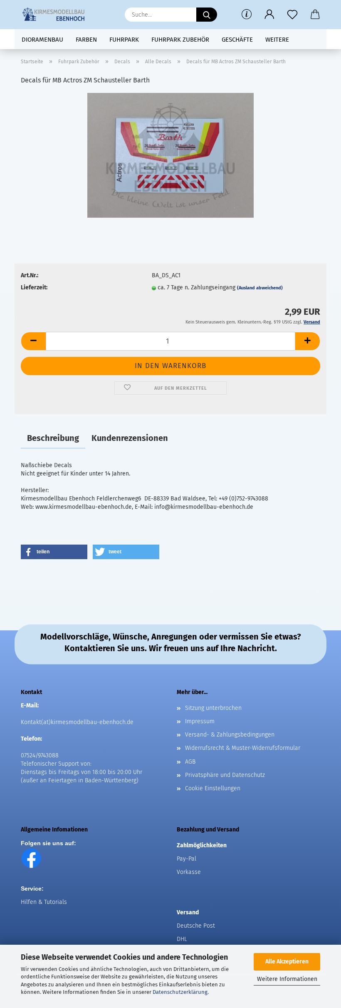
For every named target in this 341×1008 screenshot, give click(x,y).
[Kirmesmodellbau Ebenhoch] (56, 14)
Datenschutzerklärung (180, 992)
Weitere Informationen (287, 979)
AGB (190, 761)
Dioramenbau (42, 39)
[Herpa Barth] (170, 155)
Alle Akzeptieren (287, 961)
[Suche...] (206, 14)
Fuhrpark (124, 39)
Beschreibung (53, 438)
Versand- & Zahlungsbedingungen (229, 734)
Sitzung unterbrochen (213, 708)
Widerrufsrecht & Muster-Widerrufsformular (242, 748)
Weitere (277, 39)
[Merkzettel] (292, 14)
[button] (269, 14)
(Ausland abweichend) (260, 288)
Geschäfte (237, 39)
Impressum (200, 721)
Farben (86, 39)
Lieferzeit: (34, 287)
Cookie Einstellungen (212, 788)
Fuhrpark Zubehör (180, 39)
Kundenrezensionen (129, 438)
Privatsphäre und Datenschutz (225, 775)
